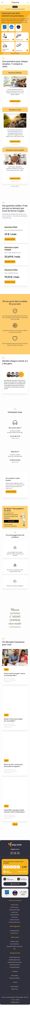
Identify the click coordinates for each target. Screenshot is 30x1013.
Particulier (13, 999)
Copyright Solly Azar (15, 1002)
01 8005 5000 (10, 879)
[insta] (11, 853)
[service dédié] (15, 374)
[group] (15, 8)
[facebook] (15, 853)
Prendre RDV (11, 521)
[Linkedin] (18, 853)
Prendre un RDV (16, 884)
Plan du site (26, 997)
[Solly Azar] (15, 2)
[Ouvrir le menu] (2, 2)
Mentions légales (19, 997)
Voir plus (15, 824)
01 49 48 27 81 (24, 879)
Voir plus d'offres (15, 53)
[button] (2, 7)
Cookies (3, 997)
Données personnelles (10, 997)
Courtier (17, 999)
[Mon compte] (27, 2)
